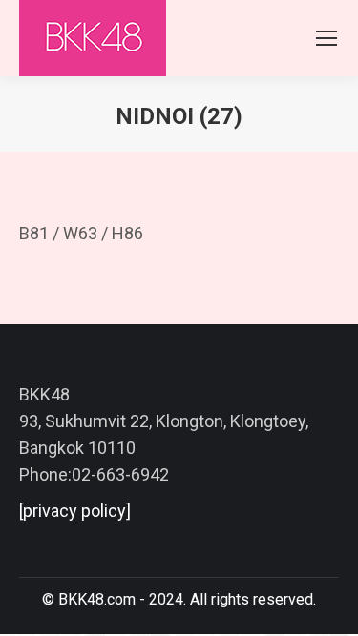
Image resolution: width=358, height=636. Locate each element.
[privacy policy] (75, 511)
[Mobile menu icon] (326, 38)
